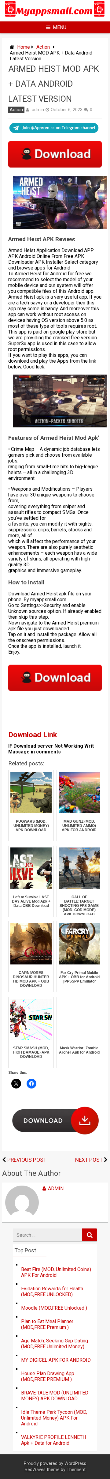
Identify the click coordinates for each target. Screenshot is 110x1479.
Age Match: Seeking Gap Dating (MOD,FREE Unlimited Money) (54, 1343)
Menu (59, 27)
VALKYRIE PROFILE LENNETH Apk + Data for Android (53, 1440)
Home (23, 47)
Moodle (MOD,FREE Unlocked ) (54, 1308)
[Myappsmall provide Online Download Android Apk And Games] (55, 18)
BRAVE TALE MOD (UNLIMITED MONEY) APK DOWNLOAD (54, 1396)
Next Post (89, 1160)
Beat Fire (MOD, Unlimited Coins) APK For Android (56, 1272)
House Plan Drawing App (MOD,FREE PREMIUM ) (47, 1376)
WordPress (75, 1463)
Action (43, 47)
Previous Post (26, 1160)
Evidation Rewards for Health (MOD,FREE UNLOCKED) (52, 1291)
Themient (76, 1469)
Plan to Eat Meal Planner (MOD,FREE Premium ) (47, 1324)
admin (38, 109)
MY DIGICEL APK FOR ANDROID (56, 1360)
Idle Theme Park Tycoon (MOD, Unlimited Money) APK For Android (54, 1418)
